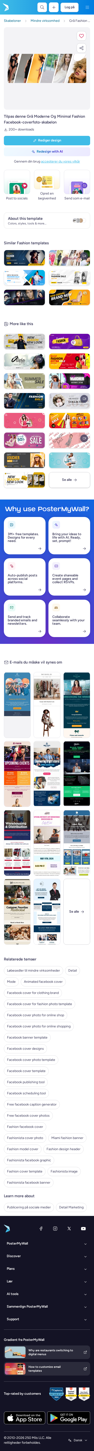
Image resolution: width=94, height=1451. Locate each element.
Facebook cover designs (25, 1049)
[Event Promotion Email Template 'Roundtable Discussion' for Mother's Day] (47, 843)
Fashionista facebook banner (28, 1182)
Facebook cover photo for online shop (35, 1015)
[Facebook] (41, 1228)
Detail (72, 970)
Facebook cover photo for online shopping (39, 1026)
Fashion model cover (22, 1149)
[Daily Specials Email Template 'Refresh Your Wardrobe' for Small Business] (47, 705)
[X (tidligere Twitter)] (69, 1228)
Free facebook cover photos (28, 1116)
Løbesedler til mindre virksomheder (33, 970)
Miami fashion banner (67, 1138)
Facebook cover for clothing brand (33, 993)
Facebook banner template (27, 1037)
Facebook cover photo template (31, 1060)
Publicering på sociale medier (29, 1207)
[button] (81, 36)
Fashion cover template (24, 1171)
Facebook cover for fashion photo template (39, 1004)
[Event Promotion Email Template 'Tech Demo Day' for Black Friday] (76, 774)
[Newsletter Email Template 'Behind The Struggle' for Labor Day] (76, 843)
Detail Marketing (71, 1207)
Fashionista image (64, 1171)
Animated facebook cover (43, 982)
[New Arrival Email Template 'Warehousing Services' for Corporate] (17, 843)
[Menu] (87, 7)
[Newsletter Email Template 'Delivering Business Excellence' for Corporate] (47, 912)
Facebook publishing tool (26, 1082)
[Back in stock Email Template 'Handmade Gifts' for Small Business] (17, 912)
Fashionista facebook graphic (29, 1160)
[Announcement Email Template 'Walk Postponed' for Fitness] (17, 705)
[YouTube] (83, 1228)
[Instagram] (55, 1228)
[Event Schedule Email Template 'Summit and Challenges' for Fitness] (17, 774)
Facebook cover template (26, 1071)
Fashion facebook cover (25, 1127)
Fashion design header (64, 1149)
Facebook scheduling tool (26, 1093)
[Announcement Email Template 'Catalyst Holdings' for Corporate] (76, 705)
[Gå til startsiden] (5, 7)
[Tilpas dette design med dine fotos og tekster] (47, 68)
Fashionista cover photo (25, 1138)
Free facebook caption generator (32, 1104)
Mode (11, 982)
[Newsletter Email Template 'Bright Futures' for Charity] (47, 774)
